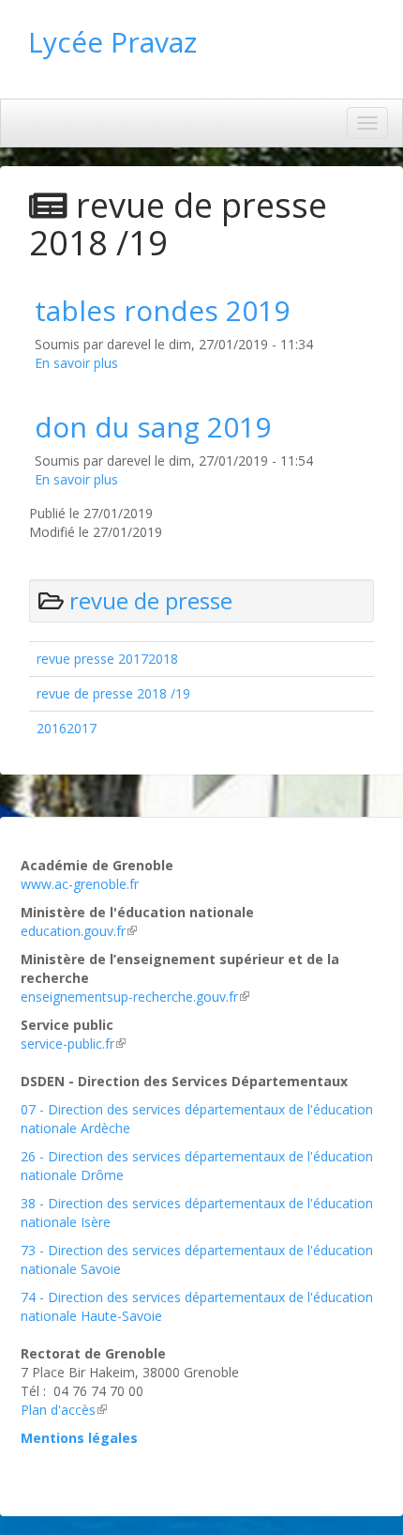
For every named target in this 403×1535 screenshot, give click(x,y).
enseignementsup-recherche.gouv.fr (129, 996)
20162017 (67, 728)
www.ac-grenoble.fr (80, 884)
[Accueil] (225, 61)
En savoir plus (76, 363)
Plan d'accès (58, 1410)
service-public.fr (67, 1043)
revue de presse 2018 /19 (113, 693)
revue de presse (150, 600)
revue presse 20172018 (107, 659)
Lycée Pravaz (112, 42)
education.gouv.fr (73, 931)
